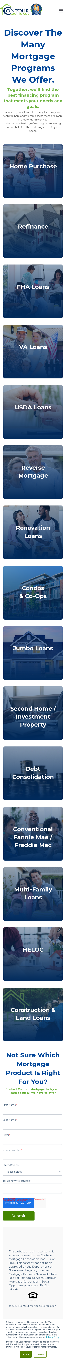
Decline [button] (40, 1354)
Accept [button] (26, 1354)
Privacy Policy (52, 1337)
